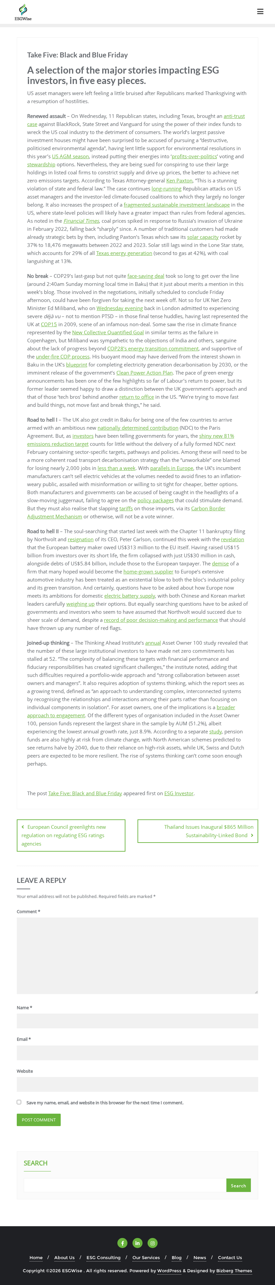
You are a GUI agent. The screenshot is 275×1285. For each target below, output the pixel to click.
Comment (28, 911)
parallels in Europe (171, 468)
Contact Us (230, 1257)
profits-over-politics (194, 156)
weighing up (80, 603)
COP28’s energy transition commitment (153, 348)
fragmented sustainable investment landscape (177, 204)
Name (24, 1007)
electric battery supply (129, 595)
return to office (136, 396)
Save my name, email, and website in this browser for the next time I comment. (104, 1103)
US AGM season (70, 156)
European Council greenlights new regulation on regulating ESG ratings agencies (63, 835)
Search (36, 1163)
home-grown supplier (148, 571)
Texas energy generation (124, 253)
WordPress (169, 1270)
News (200, 1257)
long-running (166, 188)
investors (83, 435)
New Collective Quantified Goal (108, 332)
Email (24, 1039)
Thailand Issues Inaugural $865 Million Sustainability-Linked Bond (209, 831)
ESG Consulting (104, 1257)
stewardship (41, 164)
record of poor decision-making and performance (161, 619)
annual (153, 642)
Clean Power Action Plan (144, 372)
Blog (177, 1257)
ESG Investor (179, 793)
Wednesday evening (120, 308)
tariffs (126, 508)
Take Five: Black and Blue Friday (85, 793)
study (215, 731)
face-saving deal (145, 275)
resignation (81, 539)
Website (25, 1071)
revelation (232, 539)
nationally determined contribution (138, 427)
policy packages (156, 500)
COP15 (49, 324)
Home (36, 1257)
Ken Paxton (179, 180)
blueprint (76, 364)
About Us (64, 1257)
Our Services (146, 1257)
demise (220, 563)
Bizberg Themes (234, 1270)
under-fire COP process (63, 356)
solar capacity (203, 236)
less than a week (116, 468)
